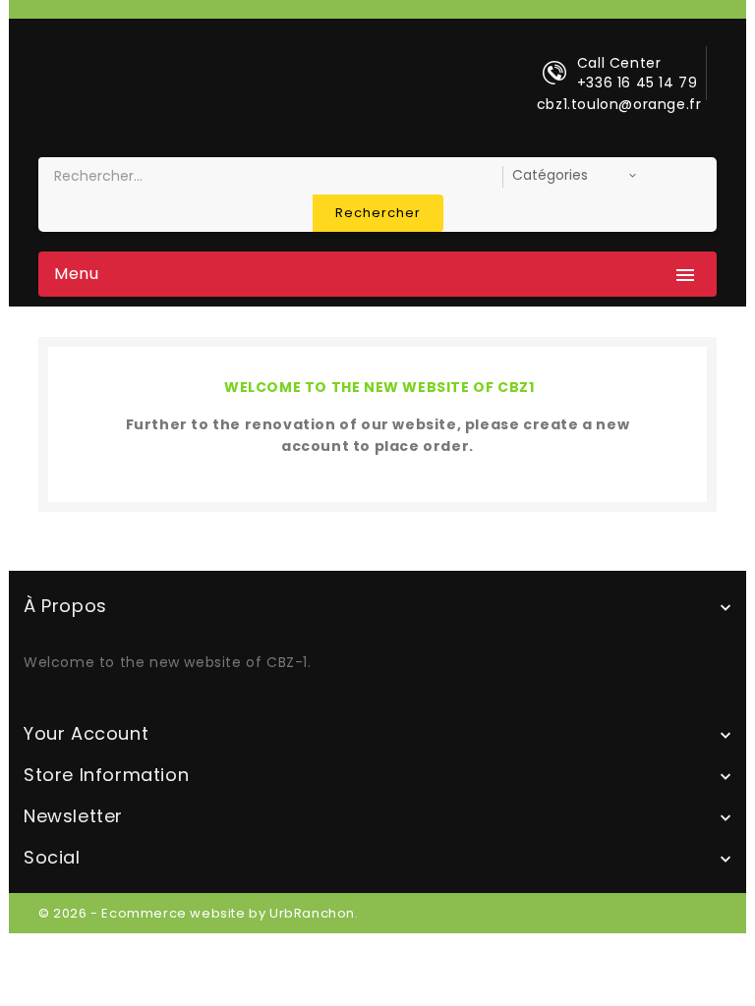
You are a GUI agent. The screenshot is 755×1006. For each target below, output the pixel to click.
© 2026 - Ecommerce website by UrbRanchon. (198, 913)
